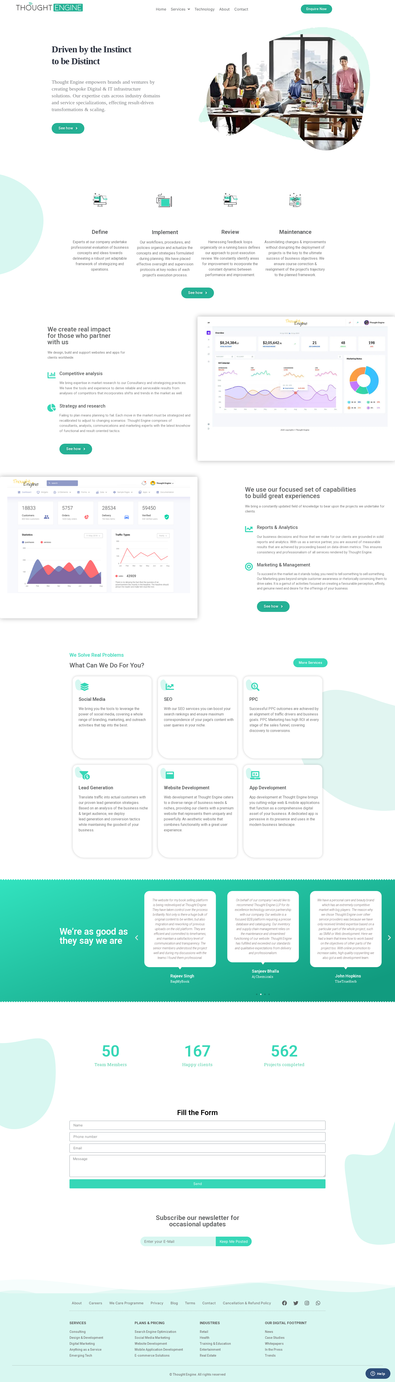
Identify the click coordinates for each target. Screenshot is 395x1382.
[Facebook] (285, 1303)
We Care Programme (126, 1303)
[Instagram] (307, 1303)
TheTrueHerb (346, 981)
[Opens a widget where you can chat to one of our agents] (377, 1374)
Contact (209, 1303)
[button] (316, 9)
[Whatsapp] (318, 1303)
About (77, 1303)
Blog (174, 1303)
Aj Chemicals (262, 976)
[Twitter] (296, 1303)
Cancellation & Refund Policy (247, 1303)
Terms (190, 1303)
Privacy (157, 1303)
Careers (95, 1303)
